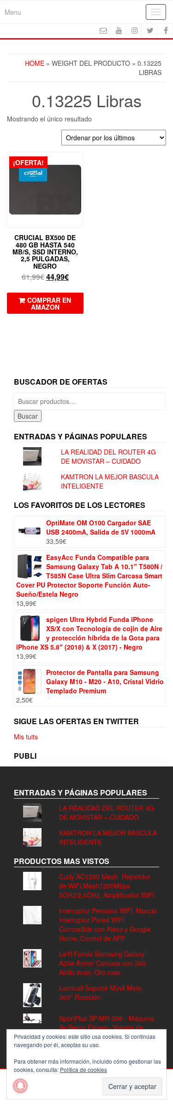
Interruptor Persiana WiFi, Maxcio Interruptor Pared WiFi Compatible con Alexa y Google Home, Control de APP (108, 924)
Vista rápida (79, 165)
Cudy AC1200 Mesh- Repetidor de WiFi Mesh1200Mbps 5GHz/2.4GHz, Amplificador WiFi (106, 885)
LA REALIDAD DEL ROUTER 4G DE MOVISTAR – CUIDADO (108, 456)
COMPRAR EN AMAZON (49, 303)
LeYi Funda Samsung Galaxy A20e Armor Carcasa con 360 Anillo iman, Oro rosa (102, 963)
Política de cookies (83, 1069)
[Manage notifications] (20, 1085)
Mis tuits (26, 736)
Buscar (28, 416)
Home (34, 63)
